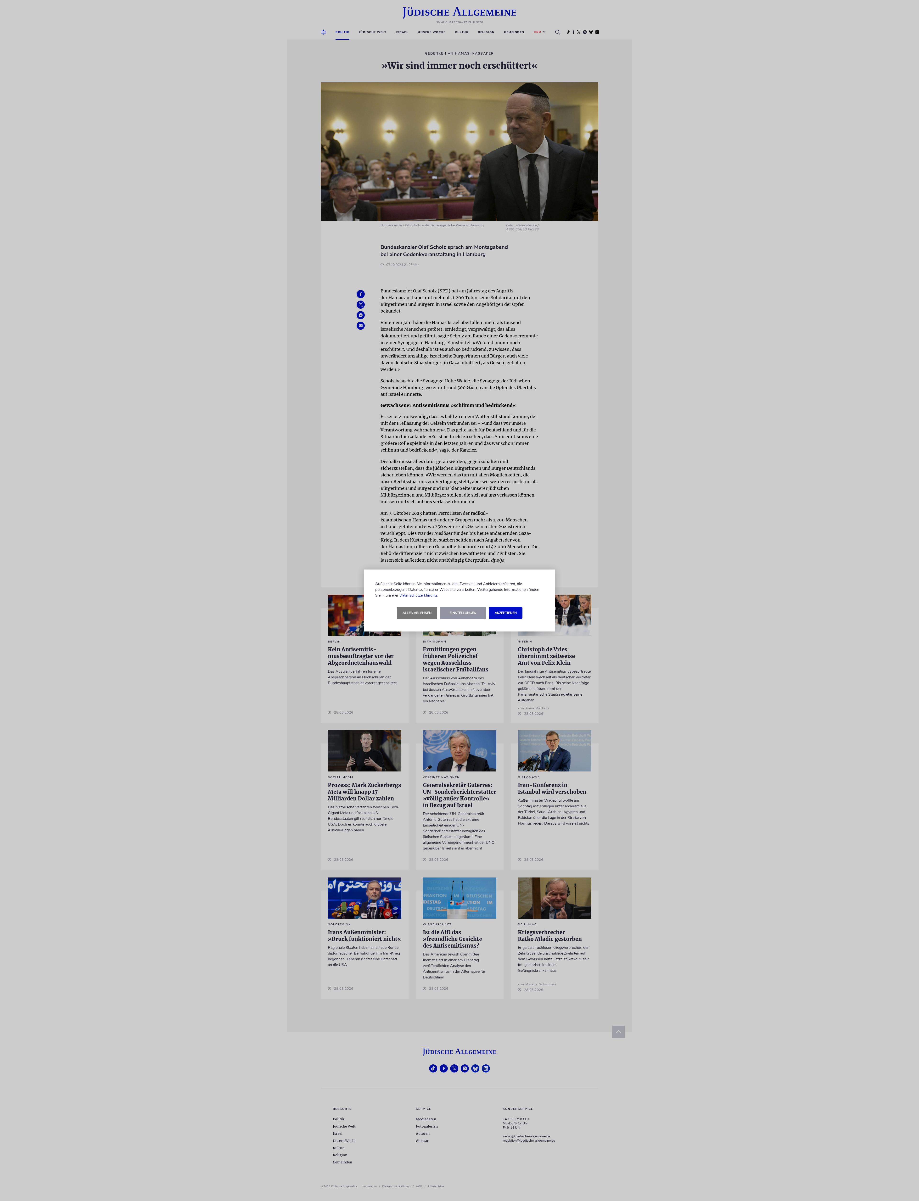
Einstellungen (463, 613)
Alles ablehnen (417, 613)
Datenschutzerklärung (418, 595)
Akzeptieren (506, 613)
